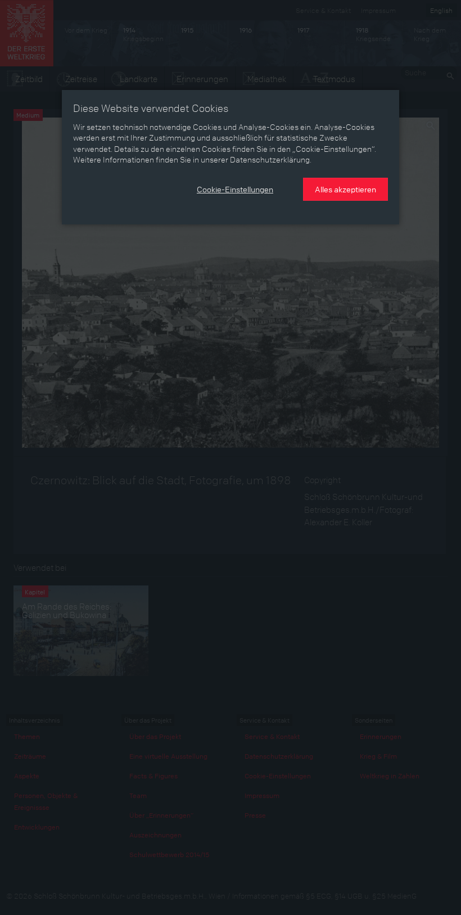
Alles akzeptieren (345, 189)
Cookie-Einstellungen (235, 189)
